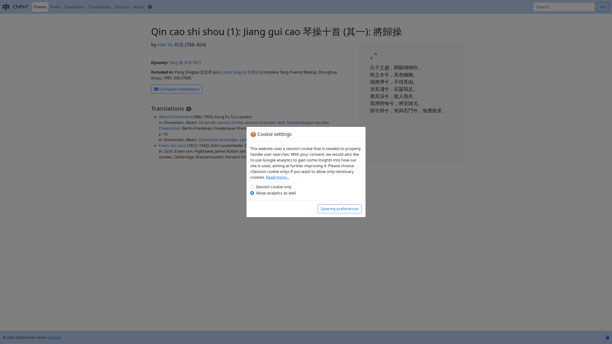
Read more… (277, 177)
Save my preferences (340, 208)
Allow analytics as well (276, 193)
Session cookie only (273, 186)
